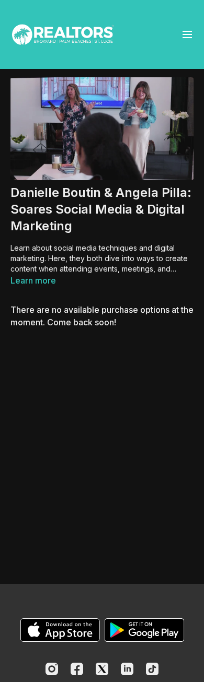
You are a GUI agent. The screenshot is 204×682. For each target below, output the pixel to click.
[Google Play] (144, 630)
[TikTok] (152, 669)
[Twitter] (102, 669)
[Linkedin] (127, 669)
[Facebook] (77, 669)
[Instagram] (52, 669)
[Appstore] (60, 630)
